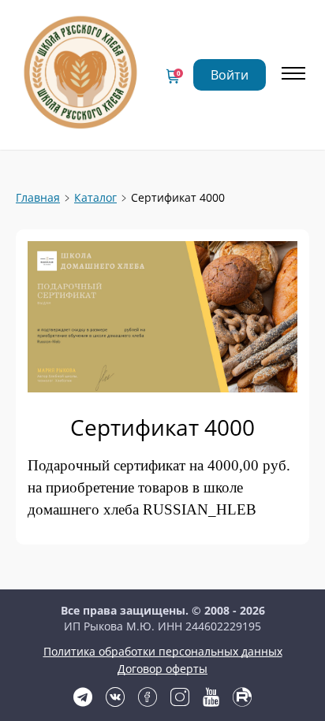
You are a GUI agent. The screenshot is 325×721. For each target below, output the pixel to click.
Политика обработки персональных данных (162, 651)
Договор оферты (162, 668)
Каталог (95, 197)
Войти (229, 75)
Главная (38, 197)
